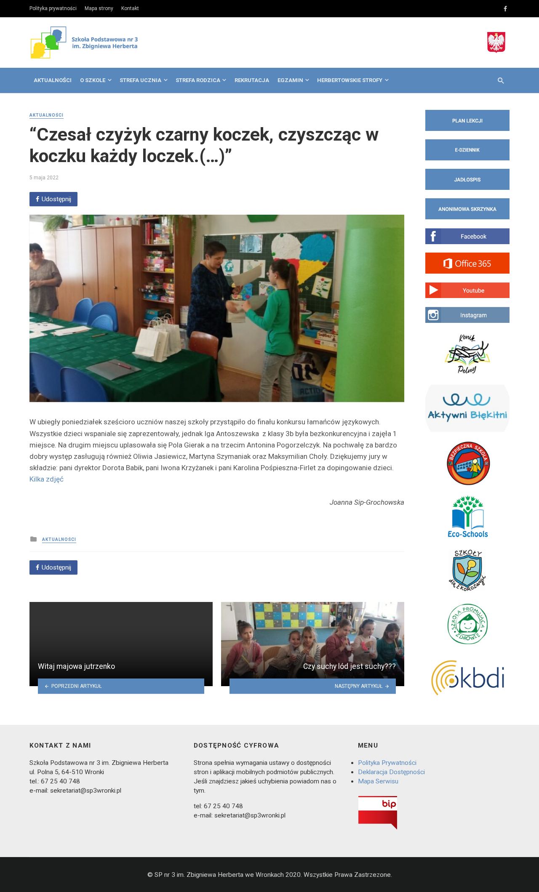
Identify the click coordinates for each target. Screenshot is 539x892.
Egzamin (290, 80)
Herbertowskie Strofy (349, 80)
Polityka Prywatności (387, 763)
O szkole (92, 80)
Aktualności (53, 80)
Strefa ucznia (140, 80)
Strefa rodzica (198, 80)
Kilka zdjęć (46, 479)
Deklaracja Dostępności (391, 772)
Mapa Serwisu (378, 781)
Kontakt (130, 8)
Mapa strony (99, 8)
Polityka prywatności (53, 8)
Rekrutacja (252, 80)
